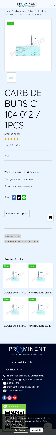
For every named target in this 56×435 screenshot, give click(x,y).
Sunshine (28, 179)
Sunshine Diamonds (22, 186)
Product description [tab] (17, 213)
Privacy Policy (42, 421)
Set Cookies (20, 430)
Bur (20, 179)
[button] (52, 4)
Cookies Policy (15, 424)
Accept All (36, 430)
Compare (34, 172)
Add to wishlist (14, 172)
